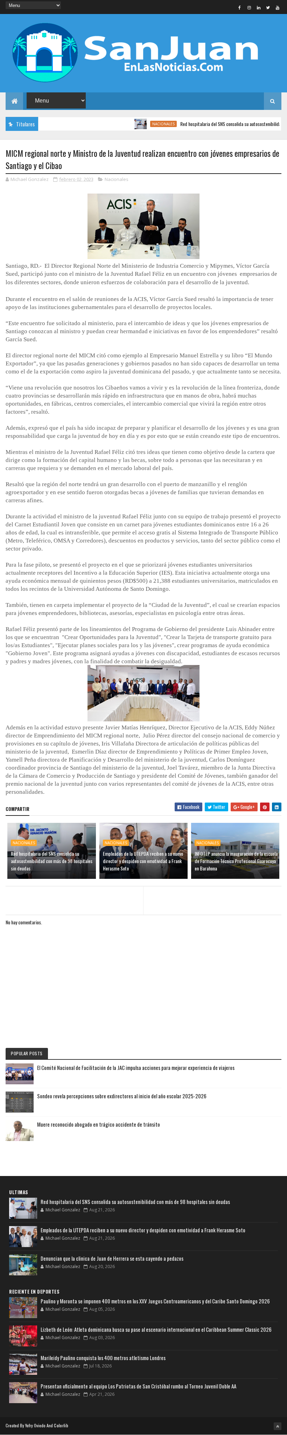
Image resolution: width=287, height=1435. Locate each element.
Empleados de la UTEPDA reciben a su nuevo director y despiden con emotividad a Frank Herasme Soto (143, 861)
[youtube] (277, 7)
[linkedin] (258, 7)
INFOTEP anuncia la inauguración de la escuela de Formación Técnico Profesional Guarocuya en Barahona (236, 861)
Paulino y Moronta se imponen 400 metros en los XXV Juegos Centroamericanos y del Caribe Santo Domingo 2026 (155, 1301)
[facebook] (240, 7)
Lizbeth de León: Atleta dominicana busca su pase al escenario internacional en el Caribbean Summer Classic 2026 (156, 1329)
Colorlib (61, 1425)
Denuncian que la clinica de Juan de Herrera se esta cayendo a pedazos (112, 1258)
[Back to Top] (277, 1426)
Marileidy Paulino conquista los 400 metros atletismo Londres (103, 1358)
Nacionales (146, 123)
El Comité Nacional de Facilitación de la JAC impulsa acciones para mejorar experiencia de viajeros (135, 1067)
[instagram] (249, 7)
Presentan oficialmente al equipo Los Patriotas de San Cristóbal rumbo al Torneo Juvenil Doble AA (138, 1386)
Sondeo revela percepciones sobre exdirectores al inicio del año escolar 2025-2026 (121, 1096)
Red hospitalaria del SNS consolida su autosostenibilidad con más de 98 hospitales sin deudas (51, 861)
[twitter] (268, 7)
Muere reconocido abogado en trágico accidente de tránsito (98, 1124)
